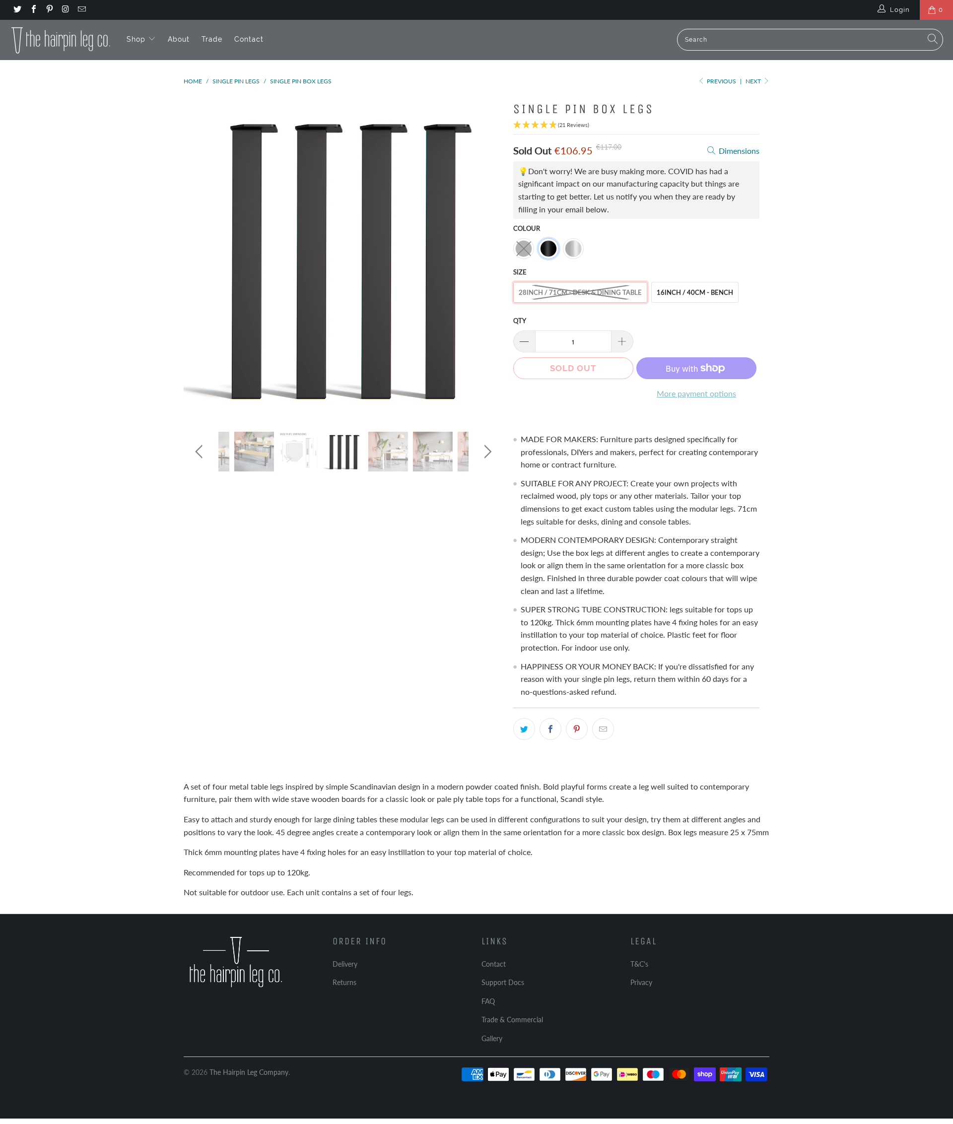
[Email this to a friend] (603, 729)
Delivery (345, 964)
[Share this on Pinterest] (577, 729)
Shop (137, 39)
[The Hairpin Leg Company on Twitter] (16, 10)
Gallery (491, 1038)
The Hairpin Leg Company (248, 1072)
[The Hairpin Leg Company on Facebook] (32, 10)
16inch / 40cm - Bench (695, 292)
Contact (249, 39)
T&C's (639, 964)
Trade (212, 39)
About (179, 39)
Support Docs (502, 982)
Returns (344, 982)
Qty (519, 321)
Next (754, 81)
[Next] (486, 257)
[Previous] (200, 257)
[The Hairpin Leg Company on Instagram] (65, 10)
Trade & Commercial (512, 1019)
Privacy (641, 982)
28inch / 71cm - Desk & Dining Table (580, 292)
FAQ (488, 1001)
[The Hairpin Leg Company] (61, 40)
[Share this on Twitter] (524, 729)
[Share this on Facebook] (550, 729)
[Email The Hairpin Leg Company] (81, 10)
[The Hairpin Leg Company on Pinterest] (49, 10)
